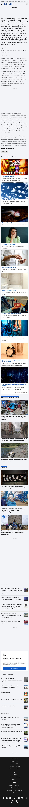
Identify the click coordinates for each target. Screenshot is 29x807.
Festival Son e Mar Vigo (8, 706)
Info (14, 783)
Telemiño (14, 779)
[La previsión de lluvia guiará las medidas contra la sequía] (14, 450)
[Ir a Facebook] (3, 798)
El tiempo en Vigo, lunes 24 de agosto (12, 731)
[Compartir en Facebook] (4, 55)
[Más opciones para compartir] (9, 55)
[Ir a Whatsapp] (25, 798)
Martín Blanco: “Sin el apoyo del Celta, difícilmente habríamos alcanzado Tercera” (11, 725)
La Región (14, 774)
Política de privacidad (14, 785)
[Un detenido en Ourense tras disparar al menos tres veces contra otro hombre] (14, 430)
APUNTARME (14, 668)
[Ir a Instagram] (10, 798)
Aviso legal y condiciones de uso (15, 790)
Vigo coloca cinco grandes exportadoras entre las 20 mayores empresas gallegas (11, 615)
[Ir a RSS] (16, 801)
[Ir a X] (7, 798)
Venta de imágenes (14, 768)
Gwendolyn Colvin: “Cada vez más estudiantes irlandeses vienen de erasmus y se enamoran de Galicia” (11, 740)
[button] (27, 4)
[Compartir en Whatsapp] (2, 55)
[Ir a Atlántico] (8, 4)
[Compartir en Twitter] (7, 55)
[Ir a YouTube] (18, 798)
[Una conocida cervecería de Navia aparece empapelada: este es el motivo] (14, 477)
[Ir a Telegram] (12, 801)
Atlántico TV (15, 764)
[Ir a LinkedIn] (14, 798)
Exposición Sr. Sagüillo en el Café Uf (12, 699)
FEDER (14, 792)
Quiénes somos (14, 761)
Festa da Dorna (6, 692)
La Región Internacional (14, 777)
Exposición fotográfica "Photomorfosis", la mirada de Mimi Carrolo (12, 680)
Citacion (4, 151)
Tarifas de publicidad (14, 766)
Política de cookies (14, 787)
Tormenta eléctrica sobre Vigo (12, 1)
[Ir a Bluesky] (22, 798)
